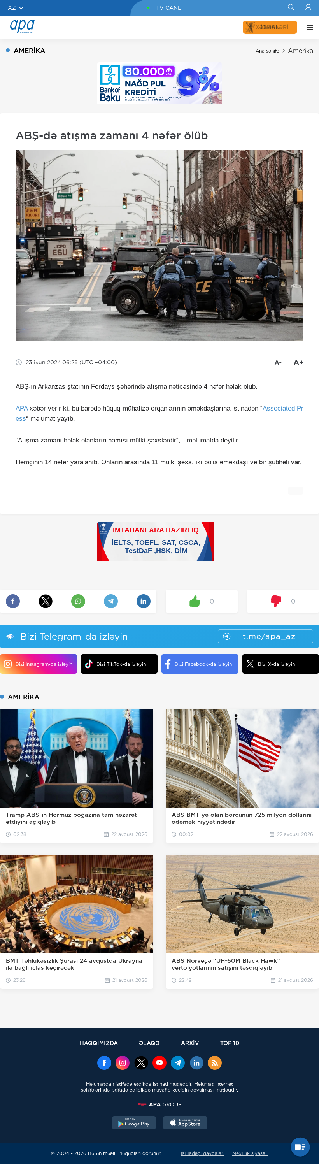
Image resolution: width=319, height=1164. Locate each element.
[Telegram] (178, 1063)
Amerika (300, 50)
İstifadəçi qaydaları (202, 1153)
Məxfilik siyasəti (250, 1153)
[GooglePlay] (134, 1123)
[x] (141, 1063)
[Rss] (215, 1063)
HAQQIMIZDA (99, 1042)
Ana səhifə (267, 51)
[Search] (291, 7)
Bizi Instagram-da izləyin (44, 664)
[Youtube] (159, 1063)
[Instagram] (123, 1063)
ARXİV (190, 1042)
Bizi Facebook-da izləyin (203, 664)
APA (22, 408)
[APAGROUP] (159, 1104)
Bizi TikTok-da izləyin (121, 664)
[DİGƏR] (308, 27)
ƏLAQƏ (149, 1042)
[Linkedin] (196, 1063)
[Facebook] (104, 1063)
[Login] (308, 8)
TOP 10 (229, 1042)
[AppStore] (185, 1123)
